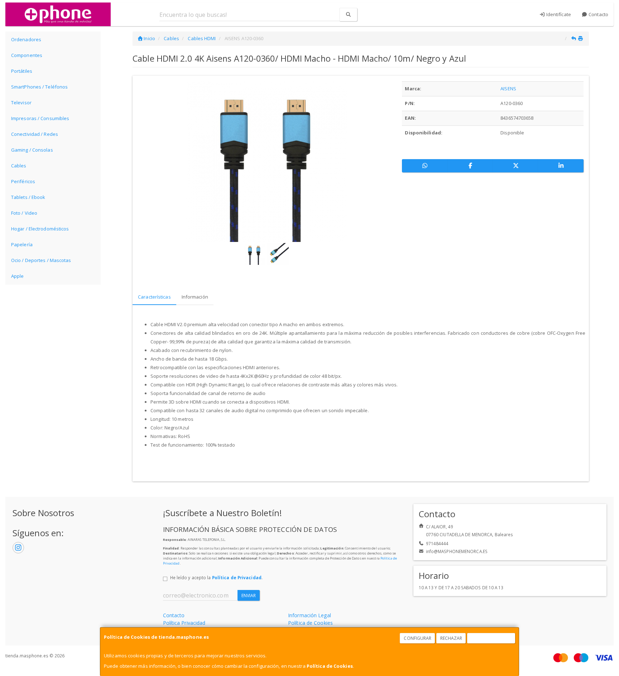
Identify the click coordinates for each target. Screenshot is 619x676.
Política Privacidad (184, 622)
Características (154, 297)
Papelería (22, 244)
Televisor (21, 102)
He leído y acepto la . (216, 577)
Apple (17, 276)
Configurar (417, 638)
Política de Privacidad (236, 577)
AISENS (508, 88)
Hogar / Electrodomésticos (40, 228)
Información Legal (309, 615)
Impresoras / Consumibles (40, 118)
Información (195, 297)
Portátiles (21, 71)
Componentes (26, 55)
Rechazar (451, 638)
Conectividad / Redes (34, 134)
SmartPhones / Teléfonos (39, 87)
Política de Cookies (330, 666)
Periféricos (23, 181)
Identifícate (558, 14)
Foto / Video (24, 213)
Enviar (248, 595)
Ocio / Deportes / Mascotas (41, 260)
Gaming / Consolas (32, 150)
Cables (19, 165)
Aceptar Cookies (491, 638)
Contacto (597, 14)
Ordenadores (26, 39)
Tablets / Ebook (28, 197)
